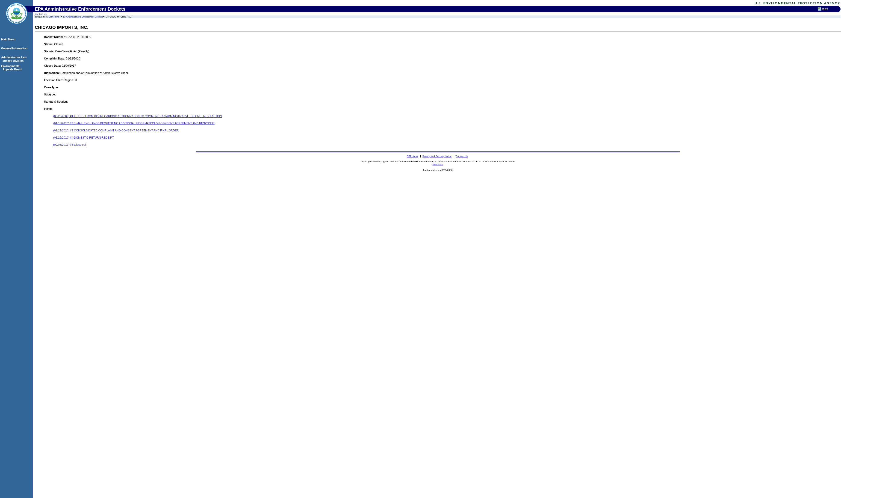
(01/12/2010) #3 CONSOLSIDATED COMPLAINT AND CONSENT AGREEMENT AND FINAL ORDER (116, 130)
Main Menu (9, 39)
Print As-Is (438, 164)
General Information (15, 48)
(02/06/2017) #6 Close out (69, 144)
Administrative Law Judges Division (15, 59)
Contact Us (41, 14)
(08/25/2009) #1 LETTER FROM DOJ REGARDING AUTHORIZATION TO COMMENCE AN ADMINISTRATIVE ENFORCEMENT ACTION (137, 116)
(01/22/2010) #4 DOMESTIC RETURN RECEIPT (83, 137)
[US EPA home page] (16, 26)
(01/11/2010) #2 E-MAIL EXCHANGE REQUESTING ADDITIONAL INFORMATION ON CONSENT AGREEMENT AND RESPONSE (134, 123)
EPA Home (54, 16)
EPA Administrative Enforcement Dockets (83, 16)
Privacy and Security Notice (436, 156)
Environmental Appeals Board (12, 68)
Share (825, 9)
